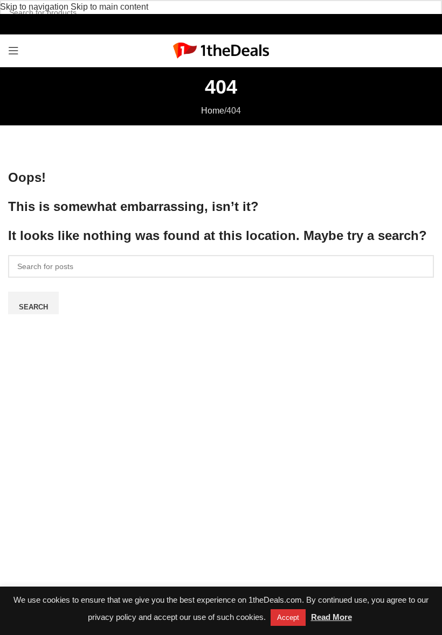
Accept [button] (288, 617)
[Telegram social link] (243, 23)
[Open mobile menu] (13, 50)
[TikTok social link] (232, 23)
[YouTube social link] (220, 23)
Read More (331, 617)
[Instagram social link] (209, 23)
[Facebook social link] (198, 23)
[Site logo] (221, 49)
